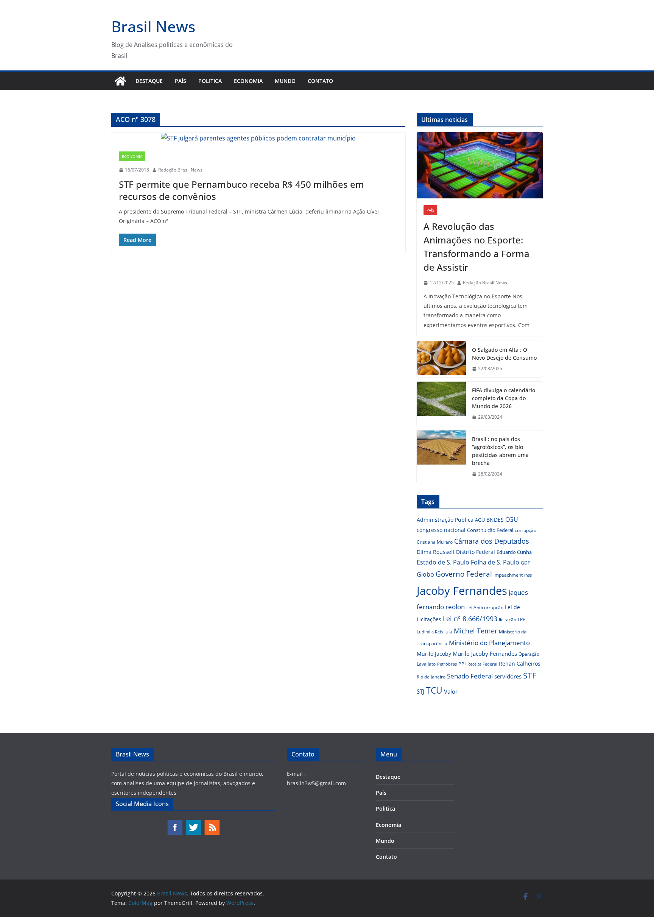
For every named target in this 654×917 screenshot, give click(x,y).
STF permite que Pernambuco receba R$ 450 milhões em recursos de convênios (241, 190)
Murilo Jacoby (434, 653)
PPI (462, 663)
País (180, 80)
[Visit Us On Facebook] (174, 823)
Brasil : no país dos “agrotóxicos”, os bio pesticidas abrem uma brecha (500, 450)
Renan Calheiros (519, 663)
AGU (480, 519)
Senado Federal (470, 676)
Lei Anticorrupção (484, 607)
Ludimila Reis (430, 632)
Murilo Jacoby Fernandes (485, 653)
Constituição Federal (490, 530)
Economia (248, 80)
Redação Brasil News (180, 170)
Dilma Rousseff (436, 551)
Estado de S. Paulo (443, 562)
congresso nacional (441, 529)
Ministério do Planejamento (489, 642)
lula (448, 631)
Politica (210, 80)
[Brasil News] (120, 81)
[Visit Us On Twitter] (193, 823)
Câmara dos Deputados (491, 541)
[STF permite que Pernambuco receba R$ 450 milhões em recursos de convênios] (258, 138)
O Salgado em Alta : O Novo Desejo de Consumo (504, 353)
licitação (507, 619)
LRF (521, 619)
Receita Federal (482, 664)
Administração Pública (445, 519)
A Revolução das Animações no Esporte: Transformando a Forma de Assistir (476, 246)
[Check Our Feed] (211, 823)
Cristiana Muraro (435, 542)
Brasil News (153, 26)
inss (528, 575)
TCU (434, 690)
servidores (508, 676)
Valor (451, 691)
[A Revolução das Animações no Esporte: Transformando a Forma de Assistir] (480, 165)
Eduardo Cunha (514, 552)
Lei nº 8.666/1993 (470, 618)
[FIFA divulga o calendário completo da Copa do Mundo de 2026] (441, 404)
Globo (425, 574)
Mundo (285, 80)
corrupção (525, 530)
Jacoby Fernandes (462, 590)
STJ (420, 691)
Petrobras (447, 664)
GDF (525, 563)
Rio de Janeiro (431, 677)
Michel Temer (475, 630)
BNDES (495, 519)
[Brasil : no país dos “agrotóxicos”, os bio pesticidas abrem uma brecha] (441, 456)
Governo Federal (464, 574)
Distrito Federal (475, 551)
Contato (320, 80)
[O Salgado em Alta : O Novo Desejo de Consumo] (441, 359)
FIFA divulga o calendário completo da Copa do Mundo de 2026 (503, 398)
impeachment (508, 575)
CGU (511, 519)
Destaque (149, 80)
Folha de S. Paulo (495, 562)
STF (529, 675)
